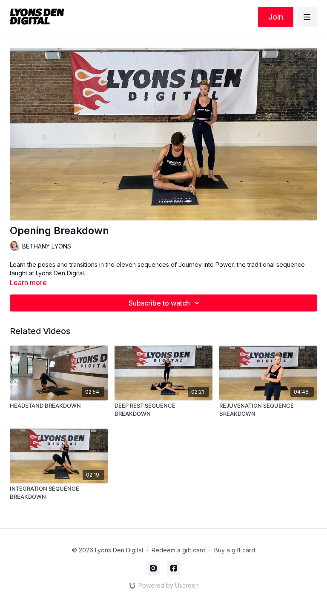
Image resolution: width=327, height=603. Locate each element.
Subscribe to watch (159, 303)
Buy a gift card (234, 550)
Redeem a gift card (179, 550)
